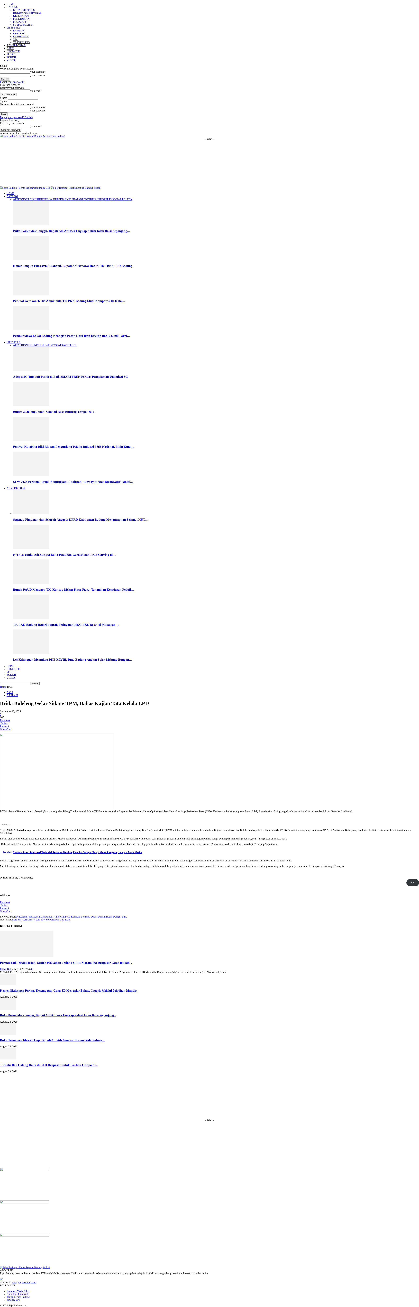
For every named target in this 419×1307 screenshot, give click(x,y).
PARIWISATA (21, 36)
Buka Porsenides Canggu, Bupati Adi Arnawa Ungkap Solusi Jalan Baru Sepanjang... (58, 1015)
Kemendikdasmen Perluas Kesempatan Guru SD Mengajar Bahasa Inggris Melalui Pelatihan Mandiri (68, 990)
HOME (10, 4)
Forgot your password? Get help (16, 117)
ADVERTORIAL (16, 45)
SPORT (11, 54)
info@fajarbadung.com (24, 1282)
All (14, 199)
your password (38, 75)
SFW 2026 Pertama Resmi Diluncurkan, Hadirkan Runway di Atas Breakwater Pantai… (73, 481)
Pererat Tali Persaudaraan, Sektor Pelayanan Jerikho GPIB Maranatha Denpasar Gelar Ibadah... (66, 962)
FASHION (19, 30)
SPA (15, 39)
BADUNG (12, 7)
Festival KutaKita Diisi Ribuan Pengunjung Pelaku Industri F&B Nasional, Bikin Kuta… (73, 446)
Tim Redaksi (13, 1299)
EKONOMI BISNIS (24, 10)
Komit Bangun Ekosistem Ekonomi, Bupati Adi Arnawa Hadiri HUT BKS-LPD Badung (72, 266)
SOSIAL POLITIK (23, 24)
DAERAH (12, 695)
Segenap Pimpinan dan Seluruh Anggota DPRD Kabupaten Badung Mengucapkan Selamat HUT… (80, 519)
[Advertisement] (209, 163)
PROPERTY (20, 21)
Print (412, 882)
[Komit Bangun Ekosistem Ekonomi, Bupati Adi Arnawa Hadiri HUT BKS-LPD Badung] (31, 259)
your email (35, 91)
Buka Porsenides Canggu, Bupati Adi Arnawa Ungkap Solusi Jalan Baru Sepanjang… (71, 231)
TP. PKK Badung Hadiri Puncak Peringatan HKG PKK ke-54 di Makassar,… (66, 624)
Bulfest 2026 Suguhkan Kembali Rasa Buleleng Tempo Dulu (54, 411)
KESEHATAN (21, 15)
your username (38, 71)
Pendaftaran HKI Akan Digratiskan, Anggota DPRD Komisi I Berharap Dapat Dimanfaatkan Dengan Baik (71, 916)
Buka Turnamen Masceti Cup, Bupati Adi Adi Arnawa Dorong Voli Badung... (52, 1040)
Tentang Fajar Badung (18, 1297)
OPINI (10, 48)
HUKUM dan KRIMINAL (27, 12)
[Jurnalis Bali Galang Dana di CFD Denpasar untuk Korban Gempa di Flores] (8, 1058)
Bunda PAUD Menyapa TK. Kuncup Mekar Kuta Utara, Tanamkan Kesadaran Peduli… (73, 589)
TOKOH (11, 57)
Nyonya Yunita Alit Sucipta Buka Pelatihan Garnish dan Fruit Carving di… (64, 554)
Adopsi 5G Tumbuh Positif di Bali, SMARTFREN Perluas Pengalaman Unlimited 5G (70, 376)
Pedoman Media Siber (18, 1291)
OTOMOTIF (13, 51)
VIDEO (11, 60)
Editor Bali (5, 969)
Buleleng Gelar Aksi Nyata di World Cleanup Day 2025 (41, 919)
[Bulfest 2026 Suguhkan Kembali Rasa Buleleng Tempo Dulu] (31, 405)
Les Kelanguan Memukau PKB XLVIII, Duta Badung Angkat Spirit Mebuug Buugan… (72, 659)
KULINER (19, 33)
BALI (10, 692)
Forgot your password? (12, 81)
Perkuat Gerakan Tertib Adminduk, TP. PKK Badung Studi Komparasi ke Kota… (69, 301)
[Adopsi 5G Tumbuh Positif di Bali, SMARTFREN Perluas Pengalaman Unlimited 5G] (31, 370)
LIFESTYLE (13, 27)
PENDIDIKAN (21, 18)
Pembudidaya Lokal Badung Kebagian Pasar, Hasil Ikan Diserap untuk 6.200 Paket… (71, 336)
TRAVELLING (21, 42)
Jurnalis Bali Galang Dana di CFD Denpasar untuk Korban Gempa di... (49, 1065)
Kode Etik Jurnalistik (17, 1294)
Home (3, 686)
